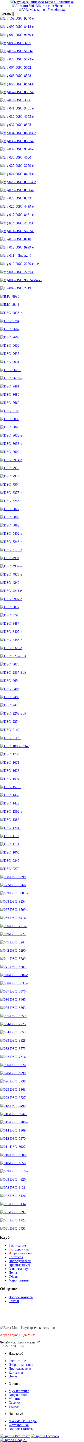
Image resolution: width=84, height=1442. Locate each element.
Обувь (13, 1276)
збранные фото (21, 1253)
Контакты (16, 1257)
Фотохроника (19, 1425)
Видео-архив (18, 1395)
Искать (6, 13)
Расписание (17, 1361)
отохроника (19, 1249)
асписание (17, 1245)
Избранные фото (21, 1364)
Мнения (14, 1398)
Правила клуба (20, 1265)
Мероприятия (19, 1280)
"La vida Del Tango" (23, 1421)
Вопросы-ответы (21, 1297)
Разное (14, 1406)
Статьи (14, 1301)
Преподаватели (20, 1261)
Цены (13, 1272)
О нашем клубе (20, 1269)
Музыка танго (19, 1391)
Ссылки (14, 1402)
